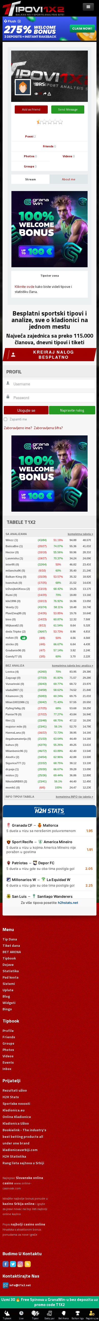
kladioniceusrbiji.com (20, 1149)
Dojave (8, 964)
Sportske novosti (16, 1103)
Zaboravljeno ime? (18, 427)
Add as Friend (31, 109)
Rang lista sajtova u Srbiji (23, 1163)
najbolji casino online (28, 1224)
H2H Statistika (14, 1156)
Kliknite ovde (25, 286)
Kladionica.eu (14, 1110)
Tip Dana (10, 939)
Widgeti (9, 1002)
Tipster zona (49, 275)
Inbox (7, 1068)
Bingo (7, 1009)
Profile (8, 1030)
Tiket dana (11, 945)
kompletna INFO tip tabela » (74, 796)
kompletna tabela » (80, 534)
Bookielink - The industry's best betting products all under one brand (24, 1136)
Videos (69, 156)
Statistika (11, 970)
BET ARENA (12, 951)
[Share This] (45, 93)
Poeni (30, 136)
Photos (30, 156)
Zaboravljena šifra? (48, 427)
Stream (30, 179)
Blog (6, 996)
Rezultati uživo (15, 1090)
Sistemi (9, 983)
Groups (30, 166)
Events (8, 1062)
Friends (49, 146)
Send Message (68, 109)
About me (68, 179)
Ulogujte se (26, 410)
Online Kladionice (17, 1116)
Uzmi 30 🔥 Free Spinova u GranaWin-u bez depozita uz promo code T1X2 (49, 1302)
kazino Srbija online (19, 1203)
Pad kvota (11, 977)
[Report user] (49, 93)
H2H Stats (11, 1096)
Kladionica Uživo (16, 1123)
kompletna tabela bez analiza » (72, 665)
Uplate (8, 990)
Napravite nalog (72, 410)
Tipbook (9, 958)
